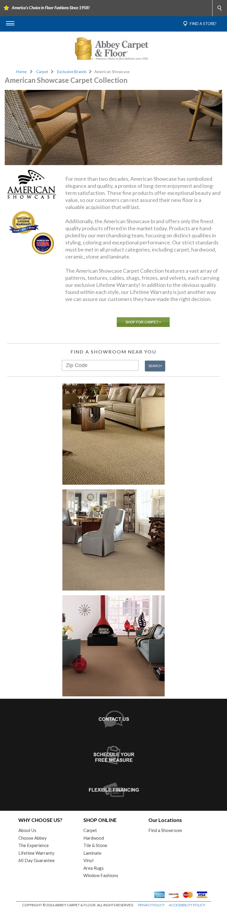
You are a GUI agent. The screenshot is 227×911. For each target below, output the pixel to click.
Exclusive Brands (72, 71)
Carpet (42, 71)
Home (21, 71)
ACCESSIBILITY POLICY (187, 905)
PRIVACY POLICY (151, 905)
